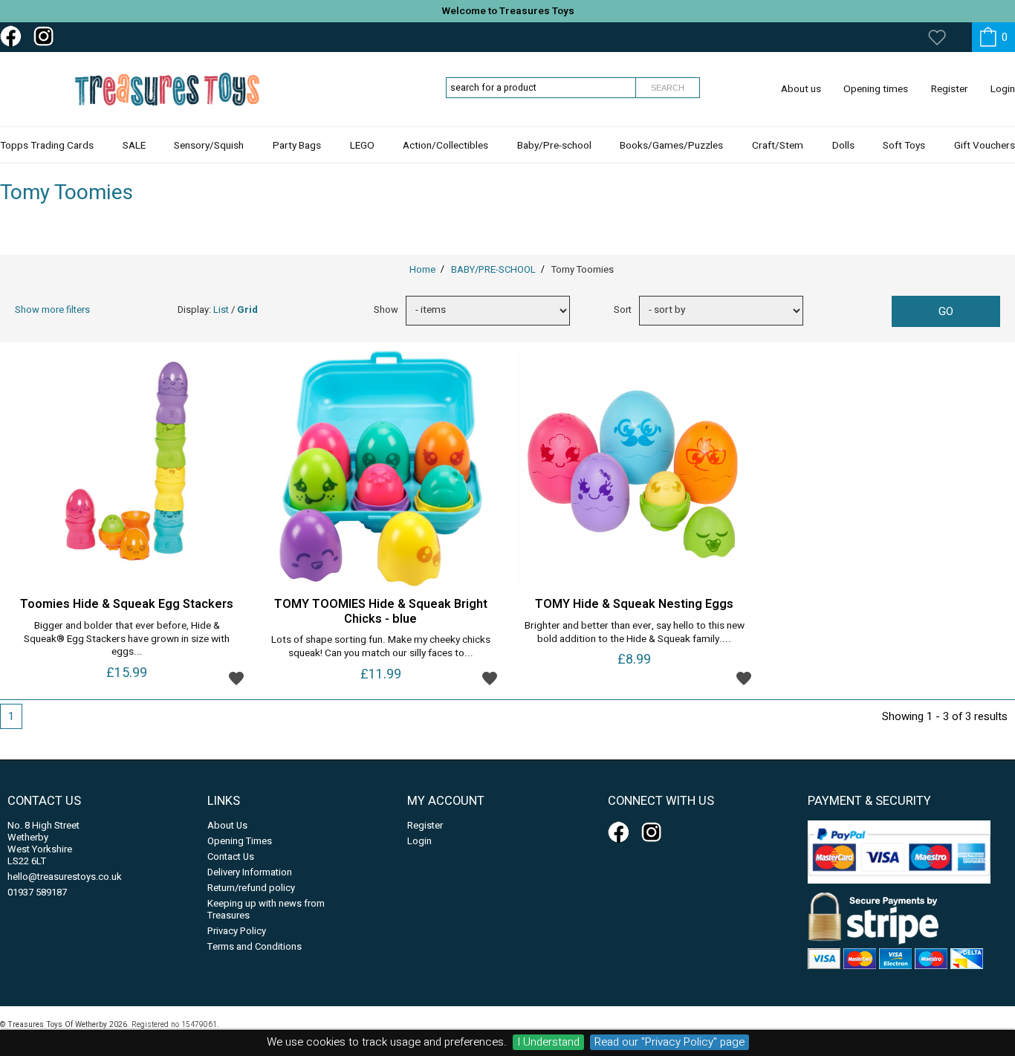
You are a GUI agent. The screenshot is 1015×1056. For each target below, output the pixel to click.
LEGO (362, 145)
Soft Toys (904, 145)
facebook (13, 36)
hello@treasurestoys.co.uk (64, 876)
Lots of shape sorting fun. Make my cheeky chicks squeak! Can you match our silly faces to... (380, 647)
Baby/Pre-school (554, 145)
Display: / (218, 309)
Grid (247, 309)
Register (949, 89)
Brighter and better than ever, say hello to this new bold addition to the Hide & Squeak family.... (635, 633)
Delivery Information (249, 872)
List (221, 309)
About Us (227, 825)
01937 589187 (37, 892)
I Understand (548, 1042)
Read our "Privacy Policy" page (669, 1042)
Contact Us (230, 856)
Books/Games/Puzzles (671, 145)
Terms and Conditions (254, 946)
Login (1002, 89)
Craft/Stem (777, 145)
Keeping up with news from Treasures (266, 909)
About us (801, 89)
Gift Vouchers (984, 145)
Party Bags (297, 145)
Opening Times (239, 841)
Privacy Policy (236, 931)
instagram (46, 36)
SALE (134, 145)
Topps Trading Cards (47, 145)
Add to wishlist (236, 677)
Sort (623, 309)
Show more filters (52, 309)
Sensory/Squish (209, 145)
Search (667, 87)
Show (386, 309)
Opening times (875, 89)
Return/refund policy (251, 888)
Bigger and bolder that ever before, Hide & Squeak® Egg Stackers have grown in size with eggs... (127, 639)
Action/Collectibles (445, 145)
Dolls (843, 145)
